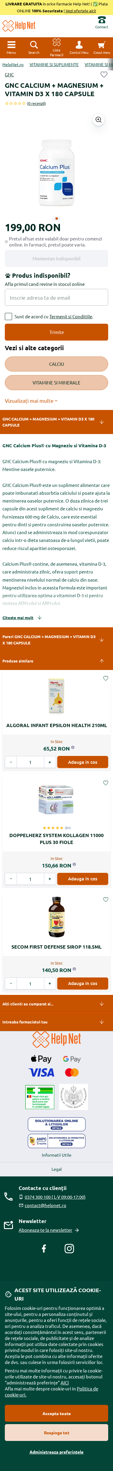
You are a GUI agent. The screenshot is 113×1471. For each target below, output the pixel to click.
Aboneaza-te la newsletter (45, 1230)
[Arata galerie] (99, 120)
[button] (79, 47)
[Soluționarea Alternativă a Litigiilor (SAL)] (57, 1141)
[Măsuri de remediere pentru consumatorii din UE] (57, 1124)
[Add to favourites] (104, 74)
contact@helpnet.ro (45, 1205)
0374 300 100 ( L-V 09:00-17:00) (55, 1197)
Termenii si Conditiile (70, 316)
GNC (9, 74)
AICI (65, 1382)
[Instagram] (69, 1248)
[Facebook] (44, 1248)
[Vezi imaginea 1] (56, 218)
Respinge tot (56, 1432)
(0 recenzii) (36, 103)
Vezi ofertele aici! (80, 10)
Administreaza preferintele (56, 1451)
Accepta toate (56, 1413)
